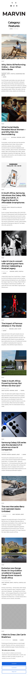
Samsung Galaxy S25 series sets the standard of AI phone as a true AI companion (13, 446)
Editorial (13, 137)
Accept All (14, 663)
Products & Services (16, 207)
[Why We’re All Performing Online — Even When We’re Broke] (14, 46)
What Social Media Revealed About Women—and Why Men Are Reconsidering (13, 131)
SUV (25, 582)
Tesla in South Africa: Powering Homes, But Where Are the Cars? (11, 383)
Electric (6, 390)
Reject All (14, 671)
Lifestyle (12, 73)
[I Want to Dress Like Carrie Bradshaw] (14, 616)
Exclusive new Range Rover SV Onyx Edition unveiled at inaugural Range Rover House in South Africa (11, 573)
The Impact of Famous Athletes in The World (11, 324)
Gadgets (9, 454)
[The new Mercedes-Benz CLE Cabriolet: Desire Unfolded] (14, 488)
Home (11, 28)
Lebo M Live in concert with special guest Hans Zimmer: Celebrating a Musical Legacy (12, 265)
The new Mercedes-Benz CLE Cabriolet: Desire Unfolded (12, 509)
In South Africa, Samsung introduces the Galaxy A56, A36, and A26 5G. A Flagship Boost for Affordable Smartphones (13, 198)
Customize (14, 667)
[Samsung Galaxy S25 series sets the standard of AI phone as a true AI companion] (14, 424)
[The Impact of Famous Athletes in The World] (14, 305)
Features (3, 73)
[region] (14, 661)
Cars (2, 390)
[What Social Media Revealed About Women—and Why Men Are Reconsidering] (14, 109)
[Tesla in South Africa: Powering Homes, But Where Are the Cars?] (14, 362)
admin (4, 77)
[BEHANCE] (11, 6)
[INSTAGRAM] (17, 6)
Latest (8, 73)
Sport (19, 328)
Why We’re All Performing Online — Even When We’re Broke (13, 67)
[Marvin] (14, 13)
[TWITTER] (14, 6)
